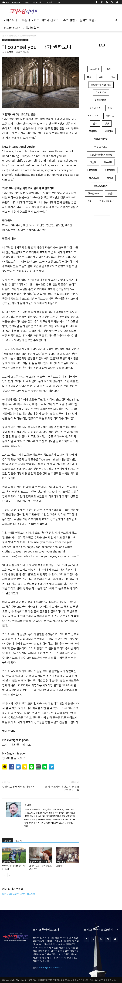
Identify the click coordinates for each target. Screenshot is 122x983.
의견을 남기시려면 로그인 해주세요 (18, 894)
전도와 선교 (11, 28)
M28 (89, 76)
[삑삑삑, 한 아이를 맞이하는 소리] (14, 855)
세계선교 (109, 131)
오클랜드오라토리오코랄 (101, 154)
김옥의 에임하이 (9, 862)
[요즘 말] (67, 855)
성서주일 (93, 131)
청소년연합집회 (101, 185)
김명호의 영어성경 (20, 40)
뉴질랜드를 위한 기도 (101, 84)
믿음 (110, 107)
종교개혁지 (110, 170)
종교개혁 (108, 162)
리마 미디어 (100, 92)
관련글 (7, 840)
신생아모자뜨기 (101, 139)
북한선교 (110, 115)
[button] (116, 20)
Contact (58, 2)
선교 (95, 123)
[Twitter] (112, 2)
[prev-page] (4, 875)
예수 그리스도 (100, 146)
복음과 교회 (29, 20)
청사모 (110, 177)
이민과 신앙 (48, 20)
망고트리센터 (101, 100)
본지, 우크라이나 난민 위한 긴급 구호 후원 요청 (62, 788)
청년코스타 (94, 177)
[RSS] (107, 2)
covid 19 (94, 69)
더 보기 (18, 840)
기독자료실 (29, 28)
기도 (113, 76)
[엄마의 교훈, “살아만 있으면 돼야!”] (40, 855)
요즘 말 (59, 866)
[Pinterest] (101, 2)
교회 (101, 76)
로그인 (49, 2)
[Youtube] (117, 2)
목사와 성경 (95, 107)
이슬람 (93, 162)
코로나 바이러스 (106, 201)
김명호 (10, 51)
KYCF (109, 69)
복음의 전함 (93, 115)
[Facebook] (96, 2)
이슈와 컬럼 (68, 20)
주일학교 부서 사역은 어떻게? (18, 786)
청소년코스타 (94, 193)
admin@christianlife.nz (50, 967)
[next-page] (9, 875)
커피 (90, 201)
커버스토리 (10, 20)
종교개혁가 (92, 170)
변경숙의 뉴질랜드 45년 (38, 862)
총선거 (111, 193)
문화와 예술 (87, 20)
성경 (107, 123)
